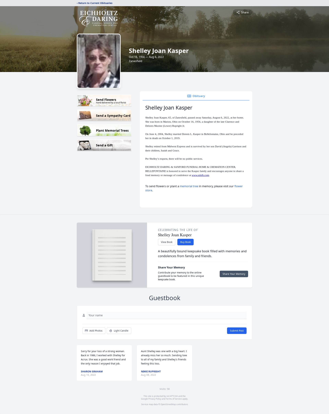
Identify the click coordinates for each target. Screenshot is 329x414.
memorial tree (189, 186)
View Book (166, 242)
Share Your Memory (234, 273)
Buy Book (185, 242)
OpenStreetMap (168, 404)
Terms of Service (174, 398)
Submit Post (237, 330)
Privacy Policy (154, 398)
